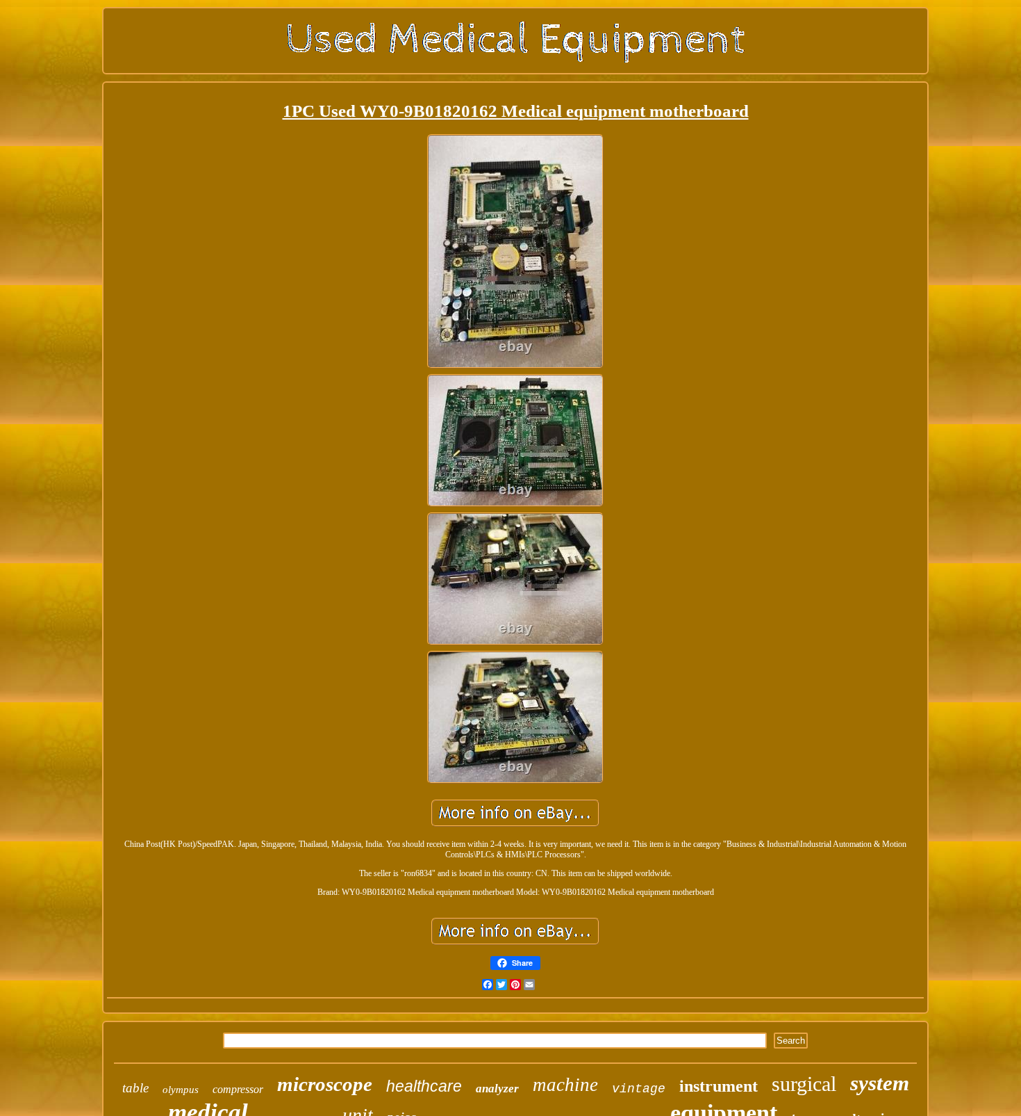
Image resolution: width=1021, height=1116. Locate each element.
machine (565, 1084)
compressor (238, 1089)
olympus (181, 1089)
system (879, 1083)
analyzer (497, 1088)
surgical (804, 1083)
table (135, 1088)
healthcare (424, 1086)
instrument (718, 1086)
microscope (324, 1084)
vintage (638, 1089)
